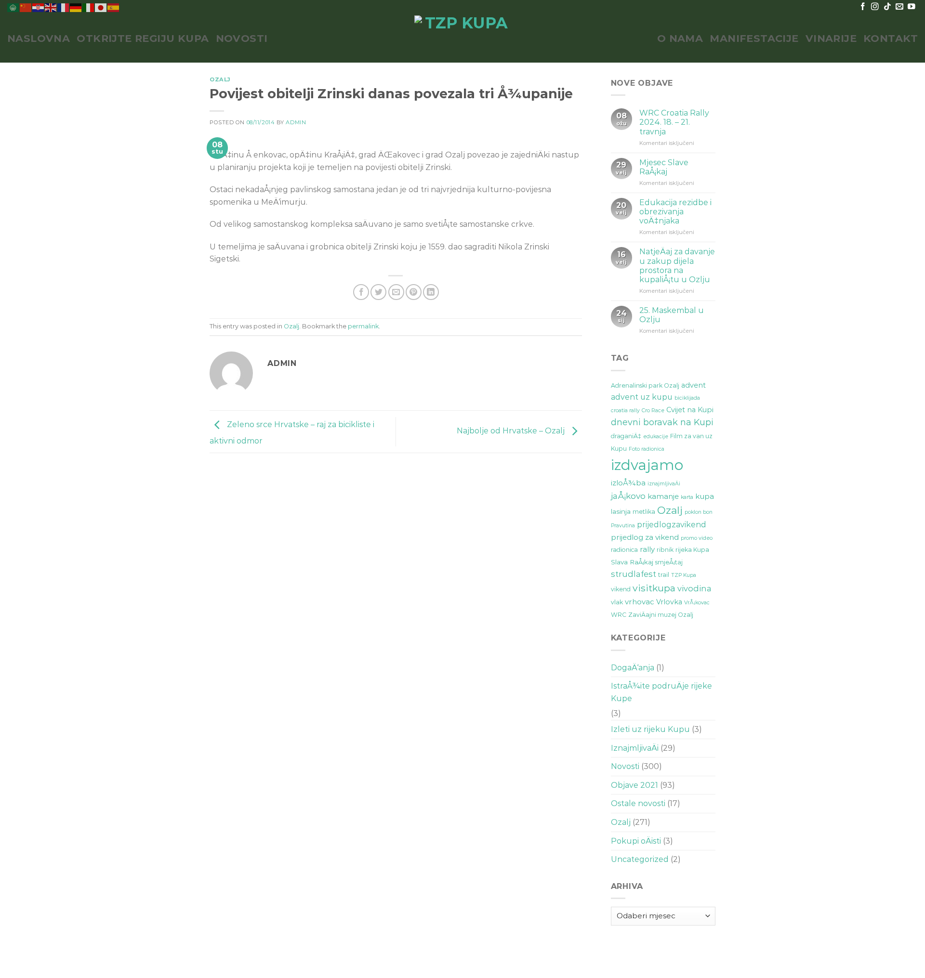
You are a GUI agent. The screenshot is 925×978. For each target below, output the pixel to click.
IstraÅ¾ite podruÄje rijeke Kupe (661, 692)
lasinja (621, 511)
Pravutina (623, 525)
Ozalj (220, 79)
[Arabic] (13, 7)
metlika (644, 511)
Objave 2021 (634, 785)
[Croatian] (38, 7)
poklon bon (699, 512)
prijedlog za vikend (645, 537)
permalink (363, 326)
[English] (51, 7)
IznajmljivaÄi (635, 748)
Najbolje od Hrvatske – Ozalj (512, 431)
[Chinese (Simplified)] (26, 7)
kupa (704, 496)
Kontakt (890, 38)
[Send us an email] (899, 7)
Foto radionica (646, 449)
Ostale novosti (638, 803)
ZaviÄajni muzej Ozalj (660, 614)
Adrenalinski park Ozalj (645, 385)
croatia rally (625, 410)
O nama (680, 38)
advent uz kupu (642, 397)
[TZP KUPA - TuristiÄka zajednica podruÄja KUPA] (462, 38)
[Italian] (88, 7)
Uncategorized (640, 859)
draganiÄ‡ (626, 436)
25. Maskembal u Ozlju (671, 315)
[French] (63, 7)
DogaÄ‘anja (632, 667)
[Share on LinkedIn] (431, 292)
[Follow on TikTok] (887, 7)
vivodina (694, 588)
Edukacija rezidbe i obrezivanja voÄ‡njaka (675, 211)
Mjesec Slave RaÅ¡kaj (663, 167)
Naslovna (38, 38)
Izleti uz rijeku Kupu (650, 729)
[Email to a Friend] (396, 292)
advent (693, 385)
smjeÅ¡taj (669, 562)
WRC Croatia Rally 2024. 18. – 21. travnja (674, 122)
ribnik (665, 549)
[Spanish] (113, 7)
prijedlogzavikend (671, 524)
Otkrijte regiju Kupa (143, 38)
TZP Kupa (683, 575)
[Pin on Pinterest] (414, 292)
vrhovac (639, 601)
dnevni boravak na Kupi (662, 422)
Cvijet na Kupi (690, 409)
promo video (697, 538)
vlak (617, 602)
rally (647, 549)
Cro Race (653, 410)
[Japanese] (101, 7)
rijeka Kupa (692, 549)
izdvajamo (647, 464)
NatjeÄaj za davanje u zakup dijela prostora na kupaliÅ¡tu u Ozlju (677, 265)
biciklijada (687, 398)
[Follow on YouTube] (911, 7)
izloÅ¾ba (628, 482)
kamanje (663, 496)
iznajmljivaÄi (664, 484)
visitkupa (654, 588)
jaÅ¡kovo (628, 496)
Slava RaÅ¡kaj (632, 562)
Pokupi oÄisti (636, 841)
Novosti (242, 38)
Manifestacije (754, 38)
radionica (624, 549)
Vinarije (831, 38)
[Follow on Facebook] (863, 7)
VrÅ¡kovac (697, 603)
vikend (621, 589)
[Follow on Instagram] (875, 7)
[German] (76, 7)
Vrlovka (669, 602)
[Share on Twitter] (378, 292)
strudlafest (633, 574)
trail (663, 574)
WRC (618, 614)
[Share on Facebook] (361, 292)
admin (296, 122)
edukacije (655, 436)
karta (687, 497)
